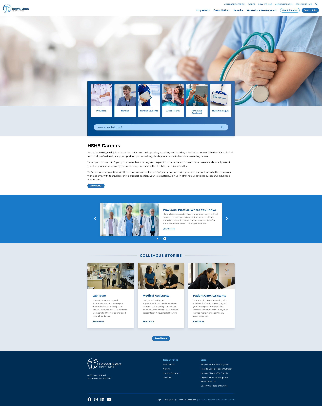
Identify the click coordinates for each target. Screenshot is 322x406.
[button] (95, 218)
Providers (167, 377)
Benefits (238, 10)
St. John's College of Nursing (214, 386)
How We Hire (265, 4)
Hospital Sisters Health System (215, 364)
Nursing (166, 369)
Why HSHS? (203, 10)
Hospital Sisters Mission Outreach (216, 369)
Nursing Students (171, 373)
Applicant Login (283, 4)
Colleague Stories (234, 4)
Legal (159, 400)
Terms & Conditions (187, 400)
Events (251, 4)
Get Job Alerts (289, 10)
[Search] (316, 4)
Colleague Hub (304, 4)
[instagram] (96, 399)
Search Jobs (310, 10)
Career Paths (220, 10)
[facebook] (89, 399)
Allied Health (169, 364)
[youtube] (109, 399)
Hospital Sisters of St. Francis (214, 373)
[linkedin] (102, 399)
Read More (161, 338)
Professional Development (261, 10)
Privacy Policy (170, 400)
